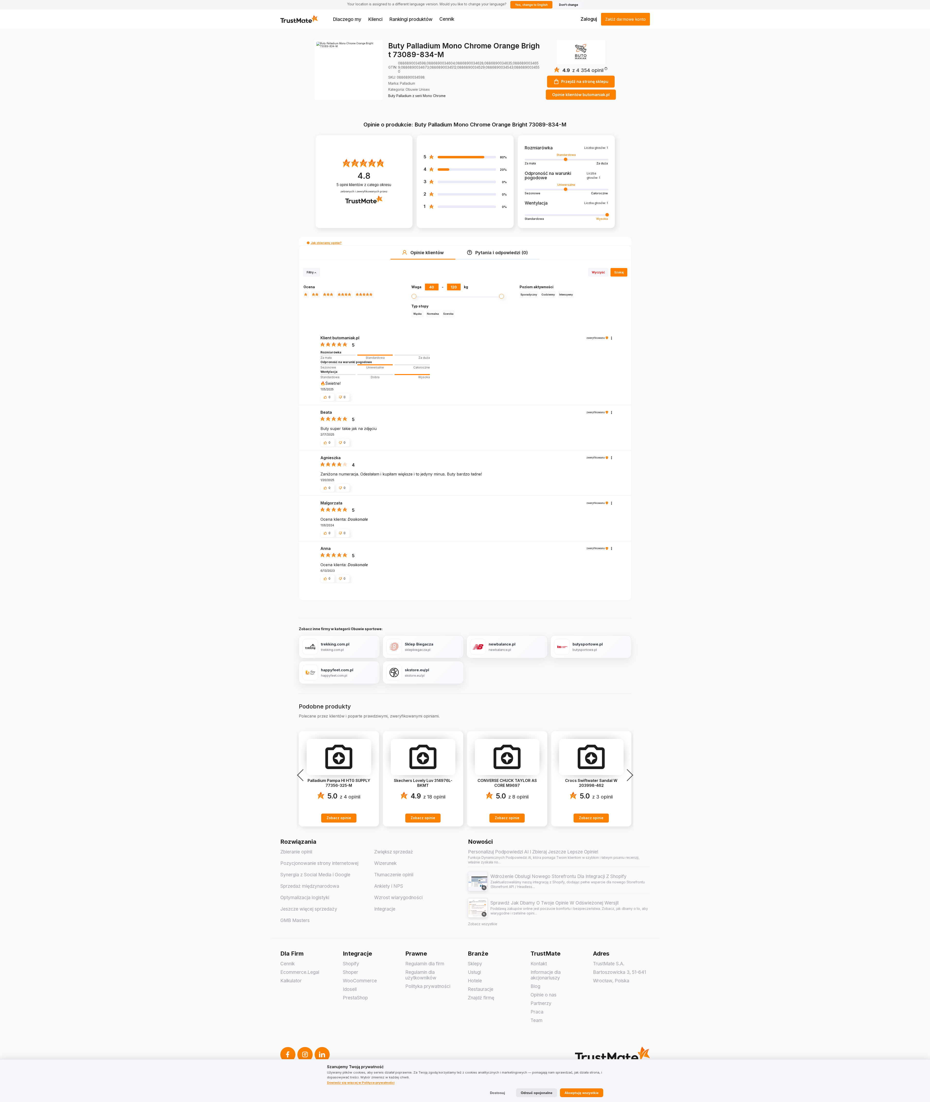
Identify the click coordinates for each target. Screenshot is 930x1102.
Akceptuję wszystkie (582, 1093)
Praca (537, 1012)
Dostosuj (497, 1093)
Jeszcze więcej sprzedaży (308, 909)
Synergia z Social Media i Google (315, 875)
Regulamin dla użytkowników (420, 975)
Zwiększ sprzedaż (393, 852)
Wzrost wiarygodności (398, 897)
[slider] (375, 355)
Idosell (350, 989)
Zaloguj (589, 19)
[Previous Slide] (301, 775)
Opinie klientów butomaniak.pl (581, 94)
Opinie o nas (544, 995)
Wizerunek (385, 863)
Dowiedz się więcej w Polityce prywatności (361, 1082)
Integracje (384, 909)
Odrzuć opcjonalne (536, 1093)
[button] (589, 70)
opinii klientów (364, 184)
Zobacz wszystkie (482, 924)
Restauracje (480, 989)
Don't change (568, 5)
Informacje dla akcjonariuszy (546, 975)
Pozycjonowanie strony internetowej (319, 863)
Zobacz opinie (339, 818)
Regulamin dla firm (424, 964)
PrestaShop (355, 998)
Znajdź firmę (481, 998)
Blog (535, 986)
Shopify (351, 964)
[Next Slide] (628, 775)
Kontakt (539, 964)
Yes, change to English (531, 5)
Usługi (474, 972)
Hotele (475, 981)
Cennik (446, 19)
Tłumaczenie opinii (393, 875)
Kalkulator (291, 981)
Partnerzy (541, 1003)
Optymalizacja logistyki (304, 897)
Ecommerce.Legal (299, 972)
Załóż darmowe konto (625, 19)
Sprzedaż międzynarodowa (309, 886)
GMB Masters (295, 920)
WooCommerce (360, 981)
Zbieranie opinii (296, 852)
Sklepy (475, 964)
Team (536, 1020)
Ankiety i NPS (388, 886)
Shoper (350, 972)
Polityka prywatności (427, 986)
